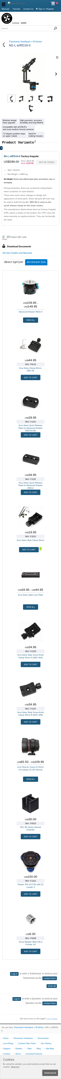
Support (6, 1048)
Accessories (36, 262)
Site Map (50, 1048)
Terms (18, 1054)
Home (6, 1038)
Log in (14, 974)
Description (13, 262)
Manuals (5, 9)
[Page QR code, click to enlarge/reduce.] (16, 3)
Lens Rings (8, 1043)
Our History (46, 1043)
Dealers (18, 1048)
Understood (50, 1073)
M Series (37, 41)
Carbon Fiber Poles (27, 1043)
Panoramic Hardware (19, 41)
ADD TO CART (30, 377)
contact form (50, 978)
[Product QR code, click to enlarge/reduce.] (17, 237)
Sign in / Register (46, 9)
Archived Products (34, 1054)
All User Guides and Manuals (17, 253)
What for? (15, 1067)
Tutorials (16, 9)
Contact (6, 1054)
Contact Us (28, 9)
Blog (39, 1048)
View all (52, 986)
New (30, 1048)
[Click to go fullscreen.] (57, 57)
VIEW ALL (30, 320)
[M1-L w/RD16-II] (11, 98)
